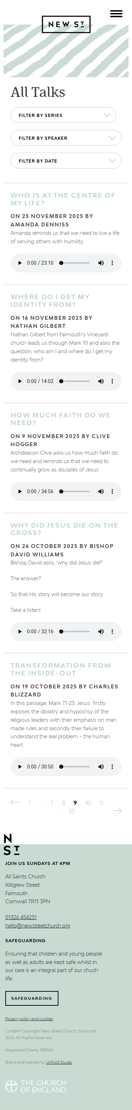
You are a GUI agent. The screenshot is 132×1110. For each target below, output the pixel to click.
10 (88, 803)
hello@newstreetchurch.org (37, 926)
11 (101, 803)
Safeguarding (31, 998)
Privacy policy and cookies (29, 1019)
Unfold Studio (59, 1062)
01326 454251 (21, 917)
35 (72, 812)
